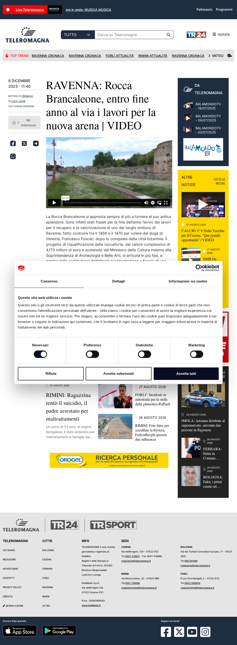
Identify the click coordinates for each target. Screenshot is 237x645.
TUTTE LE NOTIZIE (219, 180)
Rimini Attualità (152, 56)
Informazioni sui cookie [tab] (188, 281)
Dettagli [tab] (118, 281)
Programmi (224, 9)
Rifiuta (51, 373)
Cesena (46, 559)
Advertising (10, 568)
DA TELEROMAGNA (208, 89)
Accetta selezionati (118, 373)
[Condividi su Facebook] (13, 143)
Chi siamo (9, 550)
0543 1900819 (192, 583)
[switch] (92, 354)
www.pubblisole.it (91, 605)
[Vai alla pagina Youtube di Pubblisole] (192, 635)
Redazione (9, 559)
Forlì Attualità (120, 56)
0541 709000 (132, 583)
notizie (224, 34)
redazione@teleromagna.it (136, 560)
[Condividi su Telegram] (36, 143)
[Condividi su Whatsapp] (13, 156)
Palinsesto (204, 9)
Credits (7, 596)
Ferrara (47, 568)
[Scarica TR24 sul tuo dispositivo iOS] (20, 630)
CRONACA (27, 96)
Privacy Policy (12, 587)
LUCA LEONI (18, 101)
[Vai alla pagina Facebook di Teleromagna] (169, 635)
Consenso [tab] (49, 281)
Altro (46, 605)
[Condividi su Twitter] (24, 143)
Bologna (48, 550)
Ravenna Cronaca (48, 56)
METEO (218, 56)
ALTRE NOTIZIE (188, 181)
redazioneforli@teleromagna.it (197, 587)
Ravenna (47, 587)
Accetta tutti (186, 373)
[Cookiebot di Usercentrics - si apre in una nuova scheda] (199, 267)
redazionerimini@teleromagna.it (139, 587)
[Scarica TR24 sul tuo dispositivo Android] (59, 630)
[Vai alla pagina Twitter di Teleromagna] (179, 631)
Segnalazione (14, 605)
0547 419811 (132, 556)
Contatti (9, 578)
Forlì (45, 578)
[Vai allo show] (203, 151)
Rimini (46, 596)
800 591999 (190, 560)
